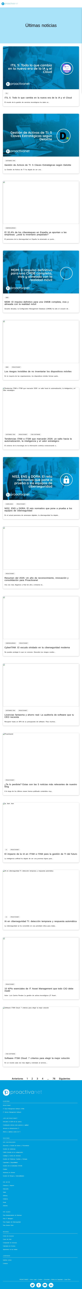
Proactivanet (16, 367)
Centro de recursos (8, 1236)
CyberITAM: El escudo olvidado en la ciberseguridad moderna (37, 647)
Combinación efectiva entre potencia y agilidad (15, 1125)
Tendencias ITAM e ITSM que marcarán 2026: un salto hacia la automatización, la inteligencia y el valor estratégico (38, 440)
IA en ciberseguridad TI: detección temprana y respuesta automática (40, 921)
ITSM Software (35, 434)
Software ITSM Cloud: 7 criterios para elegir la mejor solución (37, 1058)
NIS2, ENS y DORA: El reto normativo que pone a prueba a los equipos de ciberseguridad (38, 509)
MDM (7, 297)
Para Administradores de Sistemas (12, 1215)
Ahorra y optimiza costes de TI (11, 1131)
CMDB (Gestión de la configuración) (13, 1152)
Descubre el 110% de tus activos (12, 1121)
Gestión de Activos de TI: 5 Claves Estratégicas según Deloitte (37, 165)
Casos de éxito (7, 1239)
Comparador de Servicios (10, 1242)
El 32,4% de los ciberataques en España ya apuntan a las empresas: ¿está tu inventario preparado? (35, 233)
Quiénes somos (7, 1260)
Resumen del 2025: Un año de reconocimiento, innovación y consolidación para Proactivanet (36, 579)
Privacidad (46, 1279)
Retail (4, 1202)
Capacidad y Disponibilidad (10, 1162)
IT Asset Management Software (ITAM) (13, 1108)
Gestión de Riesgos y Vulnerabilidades (13, 1176)
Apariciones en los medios (10, 1249)
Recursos (6, 1231)
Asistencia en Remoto (9, 1172)
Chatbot (5, 1169)
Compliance (9, 504)
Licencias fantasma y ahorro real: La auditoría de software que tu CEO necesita (39, 716)
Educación (5, 1189)
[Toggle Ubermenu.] (78, 3)
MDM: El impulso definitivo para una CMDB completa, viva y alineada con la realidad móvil (36, 303)
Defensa (5, 1195)
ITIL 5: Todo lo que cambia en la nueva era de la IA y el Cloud (38, 97)
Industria (5, 1205)
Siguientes (64, 1078)
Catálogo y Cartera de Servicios (12, 1155)
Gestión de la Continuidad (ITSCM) (12, 1165)
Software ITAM (10, 160)
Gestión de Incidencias (9, 1149)
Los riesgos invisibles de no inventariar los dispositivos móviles (38, 371)
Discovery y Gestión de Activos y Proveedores (16, 1145)
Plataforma (6, 1101)
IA (6, 849)
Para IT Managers (8, 1218)
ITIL (7, 93)
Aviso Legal (33, 1279)
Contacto (5, 1263)
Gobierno (5, 1199)
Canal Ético (67, 1279)
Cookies (40, 1279)
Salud (4, 1192)
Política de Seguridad (57, 1279)
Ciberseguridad (10, 228)
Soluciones (6, 1138)
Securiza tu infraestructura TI (11, 1128)
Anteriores (17, 1078)
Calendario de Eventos (9, 1246)
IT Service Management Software (12, 1112)
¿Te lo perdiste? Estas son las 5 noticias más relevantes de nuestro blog (40, 785)
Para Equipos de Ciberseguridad (12, 1222)
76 (54, 1078)
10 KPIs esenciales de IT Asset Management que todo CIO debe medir (38, 989)
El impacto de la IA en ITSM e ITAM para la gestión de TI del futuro (40, 854)
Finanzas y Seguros (8, 1185)
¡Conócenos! (6, 1255)
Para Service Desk (8, 1225)
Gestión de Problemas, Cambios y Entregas (15, 1159)
